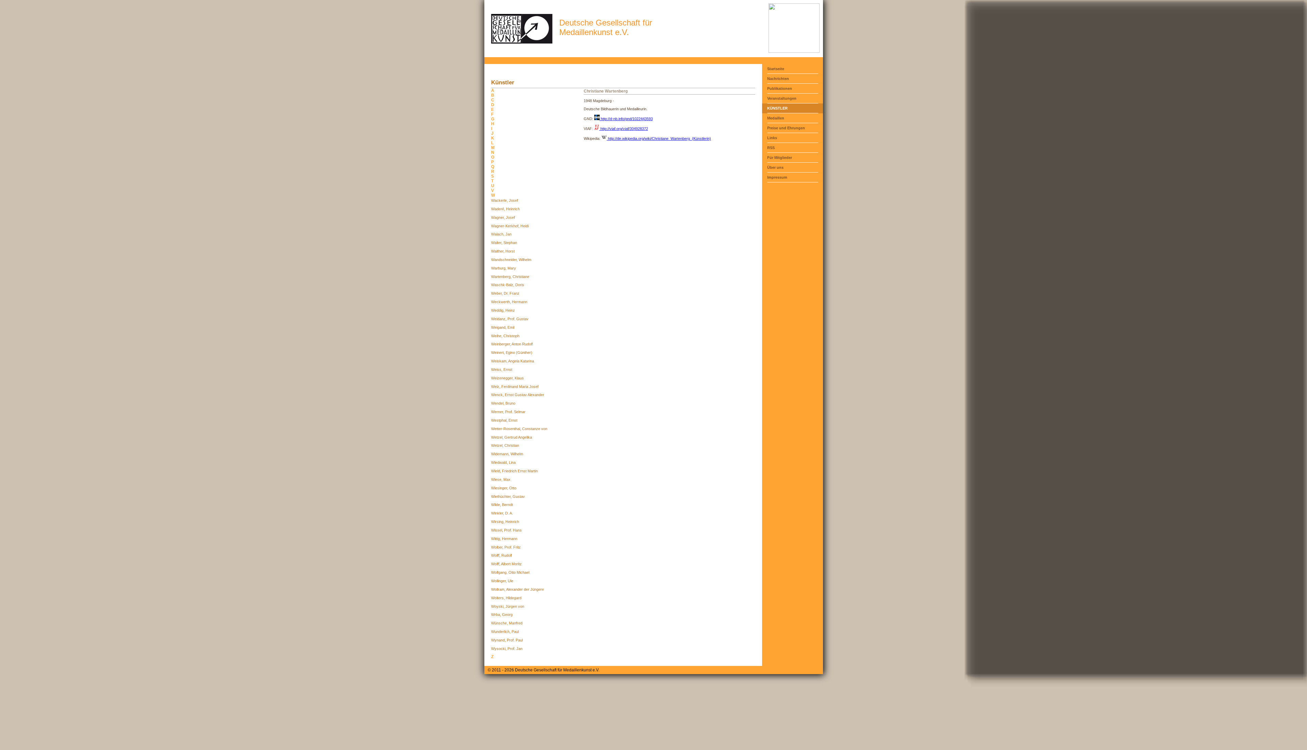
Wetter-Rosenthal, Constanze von (519, 429)
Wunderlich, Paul (505, 632)
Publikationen (779, 88)
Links (772, 138)
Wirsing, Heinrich (505, 522)
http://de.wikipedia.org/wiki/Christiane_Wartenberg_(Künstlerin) (659, 138)
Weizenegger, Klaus (507, 378)
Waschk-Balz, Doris (507, 285)
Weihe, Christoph (505, 336)
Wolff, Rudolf (501, 555)
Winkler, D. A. (502, 513)
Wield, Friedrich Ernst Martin (514, 471)
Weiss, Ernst (501, 370)
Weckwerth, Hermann (509, 302)
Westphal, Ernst (504, 420)
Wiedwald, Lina (503, 462)
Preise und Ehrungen (786, 128)
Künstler (777, 108)
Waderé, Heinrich (505, 209)
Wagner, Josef (503, 217)
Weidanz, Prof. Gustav (510, 319)
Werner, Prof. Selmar (508, 412)
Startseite (775, 69)
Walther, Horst (503, 251)
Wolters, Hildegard (506, 598)
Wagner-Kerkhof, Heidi (510, 226)
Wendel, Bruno (503, 403)
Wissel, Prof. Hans (506, 530)
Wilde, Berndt (502, 505)
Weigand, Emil (502, 327)
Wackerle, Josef (504, 200)
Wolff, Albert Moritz (506, 564)
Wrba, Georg (502, 615)
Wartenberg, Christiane (510, 277)
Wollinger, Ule (502, 581)
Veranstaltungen (781, 98)
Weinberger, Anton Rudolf (512, 344)
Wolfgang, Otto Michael (510, 572)
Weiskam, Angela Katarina (512, 361)
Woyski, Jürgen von (507, 606)
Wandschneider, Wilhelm (511, 260)
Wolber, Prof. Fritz (506, 547)
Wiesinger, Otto (503, 488)
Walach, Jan (501, 234)
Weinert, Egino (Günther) (511, 352)
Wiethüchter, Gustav (508, 496)
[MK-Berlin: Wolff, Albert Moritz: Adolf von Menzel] (794, 51)
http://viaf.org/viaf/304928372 (623, 129)
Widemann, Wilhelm (507, 454)
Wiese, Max (501, 479)
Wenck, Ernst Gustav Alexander (517, 395)
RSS (771, 148)
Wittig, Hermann (504, 539)
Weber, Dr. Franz (505, 293)
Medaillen (775, 118)
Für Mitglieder (779, 158)
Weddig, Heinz (503, 310)
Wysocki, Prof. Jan (506, 649)
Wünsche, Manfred (506, 623)
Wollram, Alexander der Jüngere (517, 589)
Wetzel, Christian (505, 445)
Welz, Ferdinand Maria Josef (514, 387)
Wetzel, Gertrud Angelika (511, 437)
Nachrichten (778, 79)
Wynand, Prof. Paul (507, 640)
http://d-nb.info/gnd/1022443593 (626, 119)
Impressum (777, 177)
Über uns (775, 167)
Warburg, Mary (503, 268)
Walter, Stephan (504, 243)
